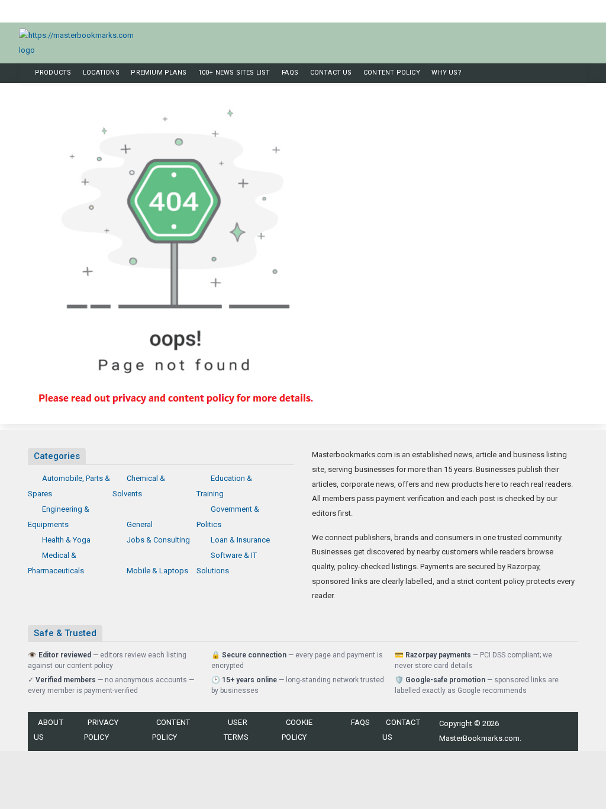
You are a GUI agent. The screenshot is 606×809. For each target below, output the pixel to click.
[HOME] (23, 73)
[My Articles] (563, 12)
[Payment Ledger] (573, 12)
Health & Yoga (66, 539)
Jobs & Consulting (158, 539)
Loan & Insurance (240, 539)
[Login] (582, 12)
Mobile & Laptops (157, 570)
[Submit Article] (554, 12)
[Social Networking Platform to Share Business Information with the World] (83, 42)
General (140, 524)
